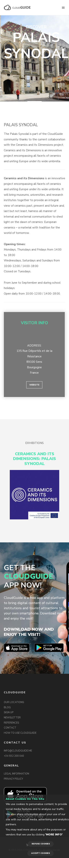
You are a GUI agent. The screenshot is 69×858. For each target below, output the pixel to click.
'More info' (54, 834)
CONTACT (10, 727)
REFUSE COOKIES (41, 843)
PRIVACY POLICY (13, 779)
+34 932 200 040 (14, 756)
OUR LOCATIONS (14, 702)
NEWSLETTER (12, 717)
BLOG (7, 707)
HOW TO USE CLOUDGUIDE (20, 733)
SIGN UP (8, 712)
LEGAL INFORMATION (16, 773)
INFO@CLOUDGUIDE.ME (18, 750)
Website (34, 384)
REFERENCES (11, 723)
